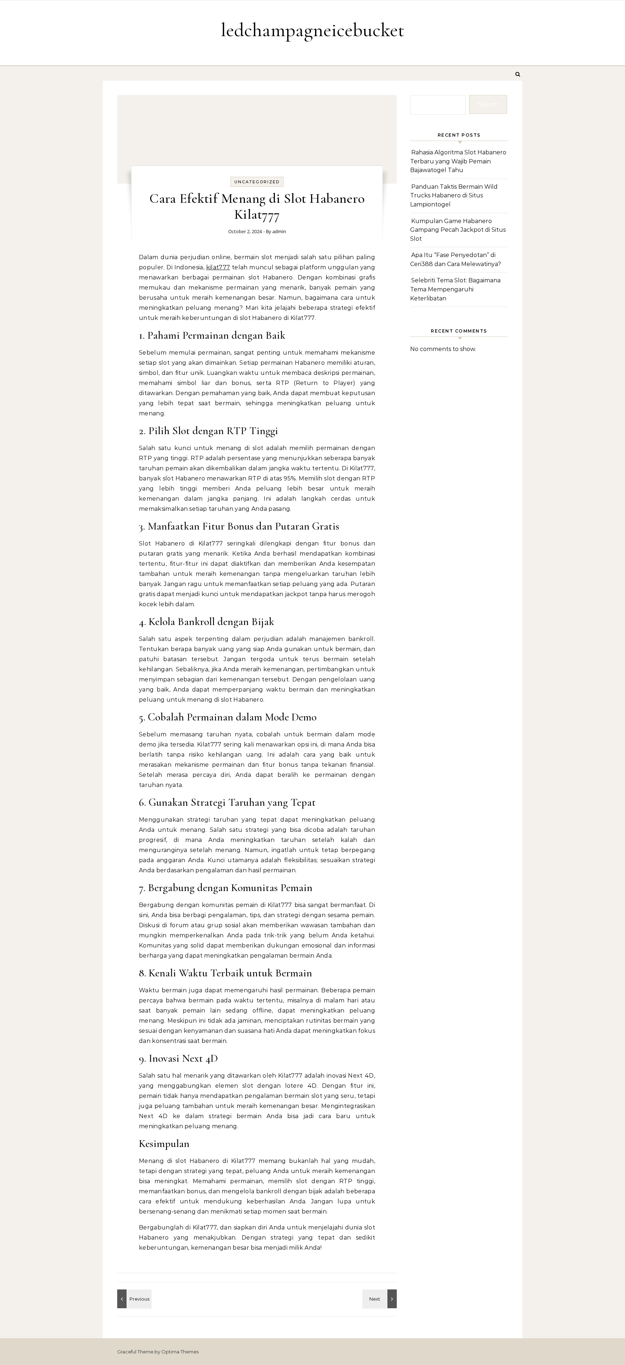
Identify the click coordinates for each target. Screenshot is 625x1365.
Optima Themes (180, 1352)
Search (488, 104)
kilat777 (218, 267)
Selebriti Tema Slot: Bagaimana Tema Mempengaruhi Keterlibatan (455, 289)
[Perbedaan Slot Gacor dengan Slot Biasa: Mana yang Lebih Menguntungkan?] (133, 1298)
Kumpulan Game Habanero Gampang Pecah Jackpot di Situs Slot (458, 230)
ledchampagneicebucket (312, 30)
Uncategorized (257, 181)
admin (279, 231)
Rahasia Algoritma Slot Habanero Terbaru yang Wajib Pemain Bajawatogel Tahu (458, 161)
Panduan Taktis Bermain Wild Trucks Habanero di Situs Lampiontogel (454, 195)
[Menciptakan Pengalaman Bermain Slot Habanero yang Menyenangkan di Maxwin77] (380, 1298)
